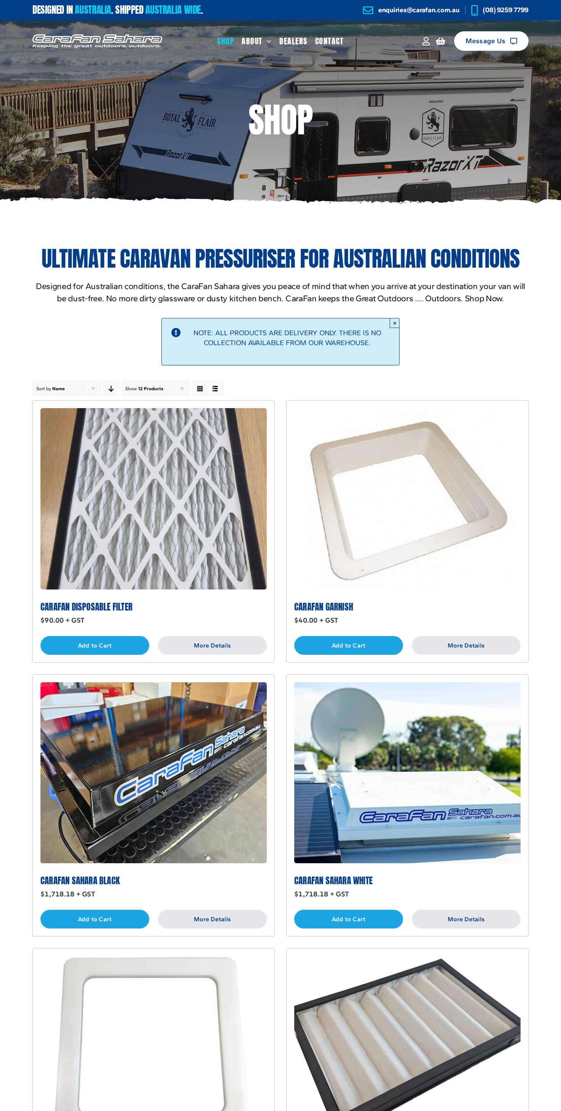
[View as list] (215, 388)
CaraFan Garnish (323, 607)
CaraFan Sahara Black (80, 880)
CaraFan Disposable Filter (86, 607)
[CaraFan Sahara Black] (153, 687)
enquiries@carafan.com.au (418, 10)
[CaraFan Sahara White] (407, 687)
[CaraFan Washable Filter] (407, 960)
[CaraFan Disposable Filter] (153, 413)
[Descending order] (111, 388)
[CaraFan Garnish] (407, 413)
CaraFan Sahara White (333, 880)
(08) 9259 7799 (506, 10)
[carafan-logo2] (97, 37)
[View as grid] (200, 388)
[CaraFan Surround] (153, 960)
